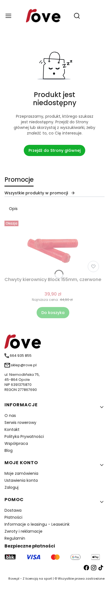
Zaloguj (11, 487)
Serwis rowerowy (20, 422)
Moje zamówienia (21, 473)
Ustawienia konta (21, 480)
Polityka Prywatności (24, 436)
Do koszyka (53, 312)
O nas (10, 415)
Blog (8, 450)
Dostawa (13, 510)
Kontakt (12, 429)
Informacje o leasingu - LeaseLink (37, 524)
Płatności (13, 517)
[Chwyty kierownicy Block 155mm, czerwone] (53, 246)
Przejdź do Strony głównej (54, 150)
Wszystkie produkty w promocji (36, 193)
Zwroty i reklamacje (23, 531)
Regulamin (14, 538)
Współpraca (16, 443)
